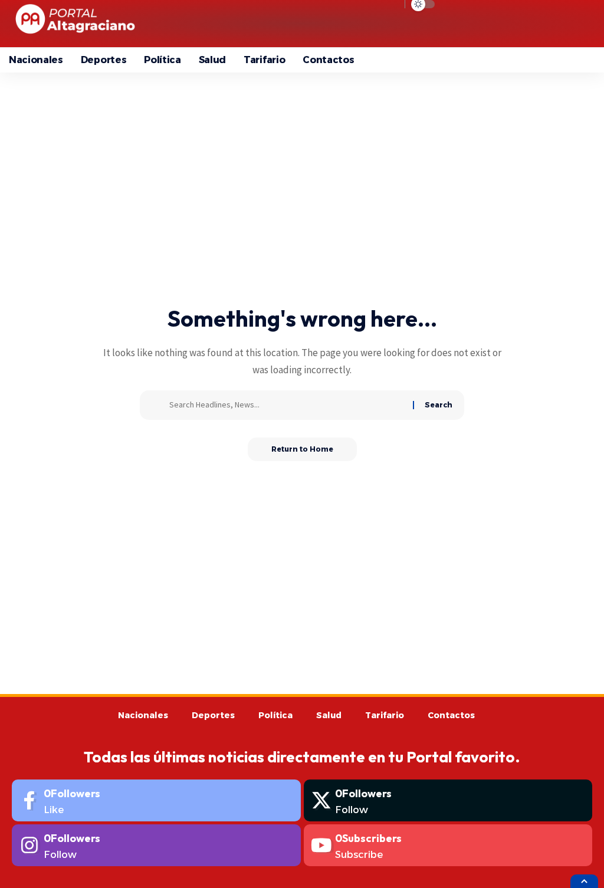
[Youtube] (448, 845)
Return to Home (302, 449)
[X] (448, 800)
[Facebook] (156, 800)
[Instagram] (156, 845)
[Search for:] (286, 405)
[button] (495, 23)
